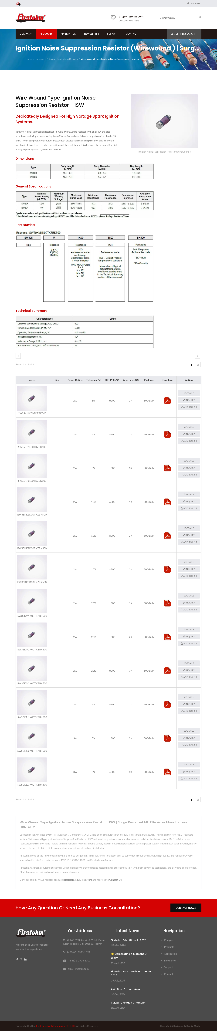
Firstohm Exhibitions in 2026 (128, 940)
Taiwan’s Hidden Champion (128, 1002)
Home (28, 58)
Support (112, 33)
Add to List (190, 407)
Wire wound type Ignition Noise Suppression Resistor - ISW (113, 58)
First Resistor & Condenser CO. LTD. (56, 1025)
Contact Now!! (186, 907)
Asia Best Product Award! (127, 989)
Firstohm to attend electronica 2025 (131, 973)
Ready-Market (193, 1026)
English (195, 3)
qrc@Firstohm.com (131, 16)
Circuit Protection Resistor (63, 58)
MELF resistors (83, 879)
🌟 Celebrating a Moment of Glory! (129, 956)
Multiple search (184, 33)
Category (40, 58)
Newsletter (91, 33)
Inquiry (190, 400)
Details (189, 393)
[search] (199, 16)
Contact (132, 33)
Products (46, 33)
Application (68, 33)
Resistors (69, 879)
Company (26, 33)
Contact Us (115, 879)
